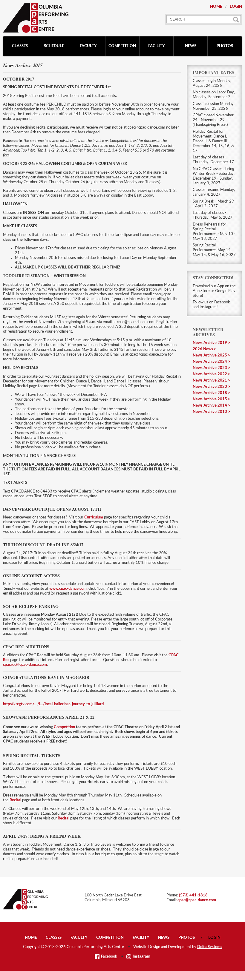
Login (236, 7)
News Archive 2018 (210, 393)
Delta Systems (209, 947)
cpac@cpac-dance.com (196, 900)
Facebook (109, 956)
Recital (15, 800)
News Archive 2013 (210, 412)
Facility (156, 46)
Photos (225, 46)
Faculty (88, 46)
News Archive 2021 (210, 380)
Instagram (141, 956)
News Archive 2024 (210, 362)
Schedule (54, 46)
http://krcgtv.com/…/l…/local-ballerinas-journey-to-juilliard (53, 704)
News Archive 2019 (210, 343)
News (190, 46)
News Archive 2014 (210, 405)
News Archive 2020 (210, 387)
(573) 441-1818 (193, 895)
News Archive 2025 (210, 355)
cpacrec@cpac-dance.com (25, 665)
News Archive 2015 (210, 399)
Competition (122, 46)
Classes (20, 46)
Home (216, 7)
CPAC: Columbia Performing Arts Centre (35, 18)
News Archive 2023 (210, 368)
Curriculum (94, 517)
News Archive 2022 (210, 374)
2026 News (203, 349)
